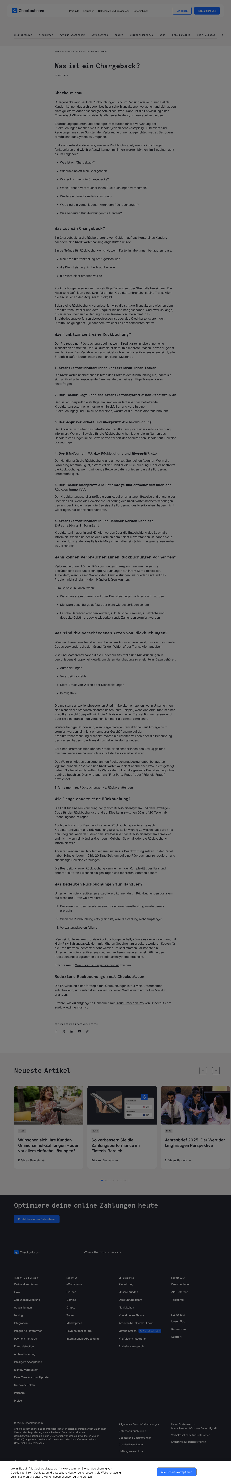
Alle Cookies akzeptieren (176, 1472)
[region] (115, 1472)
